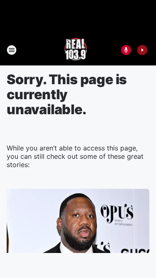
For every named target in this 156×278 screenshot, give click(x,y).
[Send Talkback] (126, 50)
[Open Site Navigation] (12, 50)
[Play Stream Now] (142, 50)
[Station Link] (75, 50)
